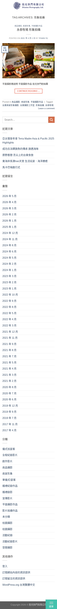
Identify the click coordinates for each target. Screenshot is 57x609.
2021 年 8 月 (9, 350)
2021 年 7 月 (9, 356)
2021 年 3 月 (9, 375)
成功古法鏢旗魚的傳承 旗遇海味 (20, 148)
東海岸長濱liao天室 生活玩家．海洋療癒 (25, 161)
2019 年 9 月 (9, 411)
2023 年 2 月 (9, 282)
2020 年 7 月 (9, 393)
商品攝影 (18, 26)
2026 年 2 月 (9, 214)
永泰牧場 (49, 105)
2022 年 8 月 (9, 307)
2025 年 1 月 (9, 227)
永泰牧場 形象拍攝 (28, 29)
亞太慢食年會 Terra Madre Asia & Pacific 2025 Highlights (28, 140)
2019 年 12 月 (10, 405)
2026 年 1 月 (9, 220)
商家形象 (26, 26)
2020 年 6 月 (9, 399)
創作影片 (7, 461)
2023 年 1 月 (9, 288)
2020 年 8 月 (9, 387)
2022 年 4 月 (9, 319)
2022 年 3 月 (9, 325)
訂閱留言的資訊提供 (13, 578)
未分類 (6, 516)
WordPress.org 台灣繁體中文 (18, 584)
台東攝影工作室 (27, 105)
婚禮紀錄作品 (10, 486)
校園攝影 (7, 523)
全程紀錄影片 (10, 455)
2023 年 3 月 (9, 276)
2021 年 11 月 (10, 337)
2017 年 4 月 (9, 430)
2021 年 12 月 (10, 331)
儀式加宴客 (8, 449)
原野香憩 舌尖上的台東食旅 (17, 155)
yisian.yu (43, 38)
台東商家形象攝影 (10, 105)
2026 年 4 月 (9, 202)
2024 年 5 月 (9, 257)
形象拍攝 (40, 105)
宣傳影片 (7, 498)
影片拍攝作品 (10, 510)
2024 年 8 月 (9, 245)
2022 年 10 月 (10, 294)
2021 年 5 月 (9, 362)
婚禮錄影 (7, 492)
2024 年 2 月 (9, 263)
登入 (4, 566)
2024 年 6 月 (9, 251)
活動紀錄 (7, 535)
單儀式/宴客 (9, 479)
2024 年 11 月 (10, 239)
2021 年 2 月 (9, 381)
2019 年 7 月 (9, 418)
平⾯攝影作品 (37, 26)
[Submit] (51, 120)
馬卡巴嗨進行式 (11, 167)
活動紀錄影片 (10, 541)
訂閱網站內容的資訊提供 (16, 572)
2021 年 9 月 (9, 344)
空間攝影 (7, 547)
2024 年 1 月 (9, 270)
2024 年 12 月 (10, 233)
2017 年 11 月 (10, 424)
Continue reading (28, 91)
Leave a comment (46, 108)
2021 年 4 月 (9, 368)
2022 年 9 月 (9, 301)
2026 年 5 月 (9, 196)
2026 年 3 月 (9, 208)
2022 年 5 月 (9, 313)
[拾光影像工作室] (28, 5)
